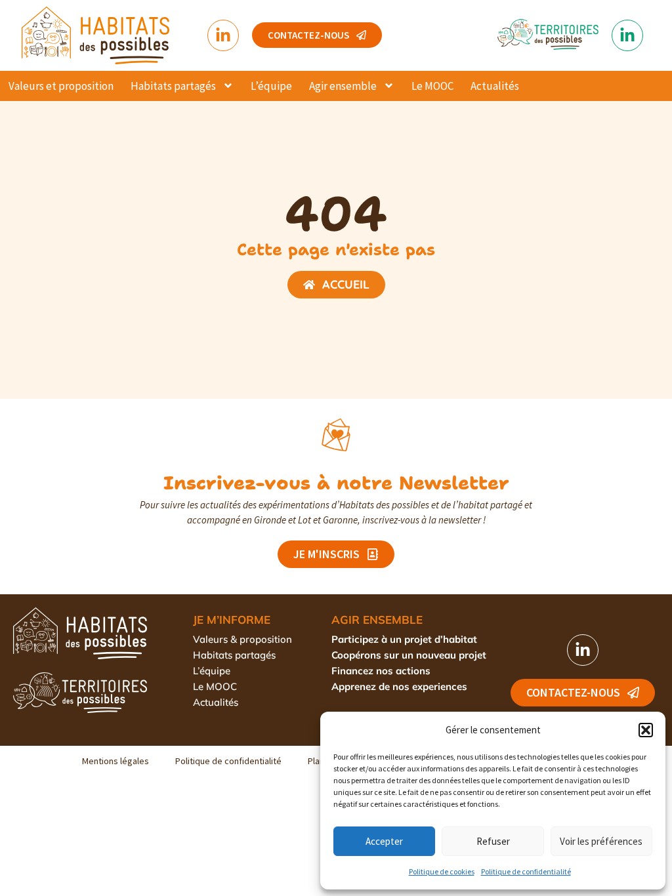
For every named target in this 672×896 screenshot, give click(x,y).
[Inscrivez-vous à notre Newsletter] (336, 434)
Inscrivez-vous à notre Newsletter (336, 482)
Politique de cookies (441, 871)
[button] (645, 730)
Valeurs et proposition (61, 86)
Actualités (495, 86)
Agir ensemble (343, 86)
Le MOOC (432, 86)
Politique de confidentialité (526, 871)
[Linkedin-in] (223, 35)
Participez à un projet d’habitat (404, 639)
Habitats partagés (173, 86)
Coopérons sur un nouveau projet (408, 655)
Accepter (384, 841)
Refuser (493, 841)
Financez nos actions (380, 670)
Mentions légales (115, 761)
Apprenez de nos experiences (399, 686)
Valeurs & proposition (242, 639)
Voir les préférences (601, 841)
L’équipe (271, 86)
